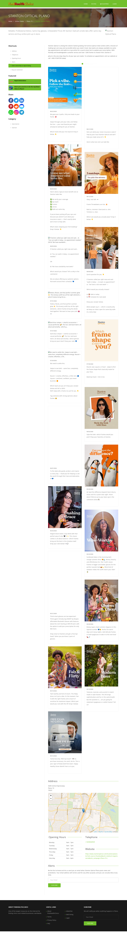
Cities (94, 4)
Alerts (13, 62)
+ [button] (50, 795)
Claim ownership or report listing (21, 65)
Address (14, 51)
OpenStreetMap (108, 831)
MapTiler (101, 831)
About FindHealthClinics (53, 912)
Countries (105, 4)
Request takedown (17, 70)
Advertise (69, 911)
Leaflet (95, 831)
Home (86, 4)
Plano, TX (30, 21)
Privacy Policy (51, 920)
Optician (14, 128)
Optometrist (15, 124)
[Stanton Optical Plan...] (83, 811)
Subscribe (54, 885)
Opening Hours (16, 58)
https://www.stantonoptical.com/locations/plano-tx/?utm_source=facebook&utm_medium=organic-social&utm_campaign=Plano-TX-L (101, 856)
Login (115, 4)
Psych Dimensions (20, 80)
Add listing (69, 914)
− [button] (50, 798)
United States (19, 21)
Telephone (15, 55)
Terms (49, 917)
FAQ (48, 923)
